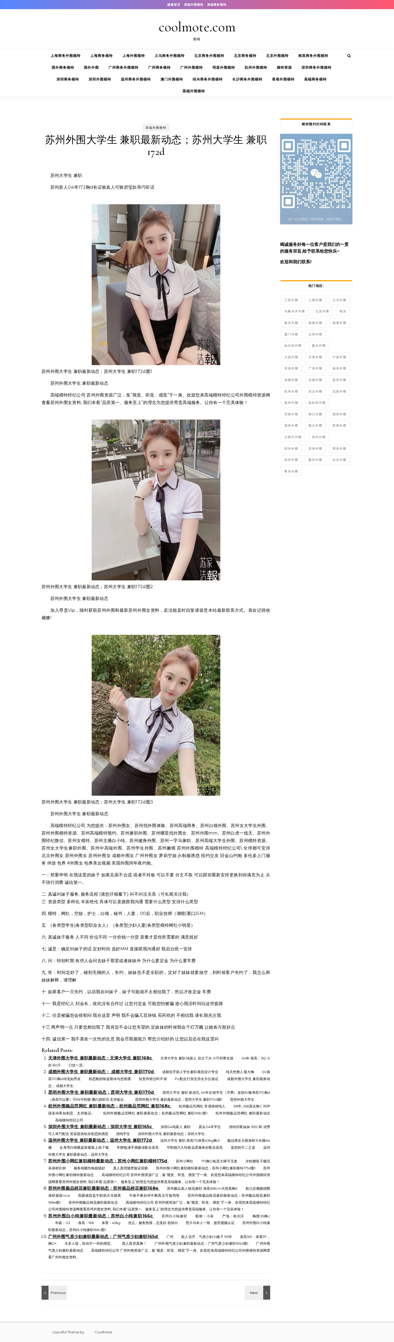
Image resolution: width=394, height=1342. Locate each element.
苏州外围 (315, 448)
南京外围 (291, 323)
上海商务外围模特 (66, 55)
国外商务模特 (63, 67)
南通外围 (340, 323)
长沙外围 (340, 460)
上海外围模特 (133, 55)
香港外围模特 (283, 79)
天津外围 (315, 357)
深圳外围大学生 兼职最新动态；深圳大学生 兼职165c (101, 1126)
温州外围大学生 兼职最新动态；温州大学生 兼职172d (100, 1140)
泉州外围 (291, 403)
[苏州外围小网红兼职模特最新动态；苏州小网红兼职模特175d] (54, 1293)
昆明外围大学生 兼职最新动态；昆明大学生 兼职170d (101, 1092)
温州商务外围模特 (136, 79)
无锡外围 (315, 380)
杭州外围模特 (256, 67)
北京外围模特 (277, 55)
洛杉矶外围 (317, 403)
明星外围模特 (224, 67)
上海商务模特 (101, 55)
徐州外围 (340, 368)
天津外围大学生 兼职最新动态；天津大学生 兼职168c (100, 1058)
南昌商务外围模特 (313, 55)
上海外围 (315, 300)
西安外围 (340, 448)
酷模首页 (174, 4)
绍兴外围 (291, 448)
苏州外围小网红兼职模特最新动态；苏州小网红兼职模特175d (108, 1160)
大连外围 (291, 357)
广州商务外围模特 (124, 67)
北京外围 (322, 311)
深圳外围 (340, 414)
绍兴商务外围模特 (208, 79)
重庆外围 (315, 460)
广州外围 (315, 368)
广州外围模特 (191, 67)
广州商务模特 (159, 67)
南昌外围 (315, 323)
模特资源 (284, 67)
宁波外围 (340, 357)
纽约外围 (319, 437)
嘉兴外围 (319, 345)
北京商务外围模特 (209, 55)
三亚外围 (291, 300)
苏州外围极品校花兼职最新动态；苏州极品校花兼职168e (104, 1188)
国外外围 (91, 67)
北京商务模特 (245, 55)
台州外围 (315, 334)
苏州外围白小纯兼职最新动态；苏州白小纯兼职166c (101, 1215)
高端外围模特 (193, 4)
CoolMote (98, 1332)
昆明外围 (340, 380)
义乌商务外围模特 (170, 55)
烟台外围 (315, 425)
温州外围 (291, 425)
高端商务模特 (216, 4)
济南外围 (291, 414)
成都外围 (291, 380)
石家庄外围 (293, 437)
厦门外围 (291, 334)
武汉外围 (315, 391)
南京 (343, 311)
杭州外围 (291, 391)
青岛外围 (291, 471)
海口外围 (315, 414)
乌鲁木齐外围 (294, 311)
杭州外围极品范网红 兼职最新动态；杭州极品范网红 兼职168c (110, 1106)
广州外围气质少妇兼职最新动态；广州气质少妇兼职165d (103, 1236)
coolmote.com (197, 26)
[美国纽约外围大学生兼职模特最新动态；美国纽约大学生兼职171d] (258, 1293)
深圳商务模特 (68, 79)
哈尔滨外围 (293, 345)
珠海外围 (340, 425)
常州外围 (291, 368)
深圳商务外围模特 (317, 67)
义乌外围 (340, 300)
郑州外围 (291, 460)
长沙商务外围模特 (247, 79)
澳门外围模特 (172, 79)
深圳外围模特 (100, 79)
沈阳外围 (340, 391)
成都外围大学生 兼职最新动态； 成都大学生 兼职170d (101, 1071)
